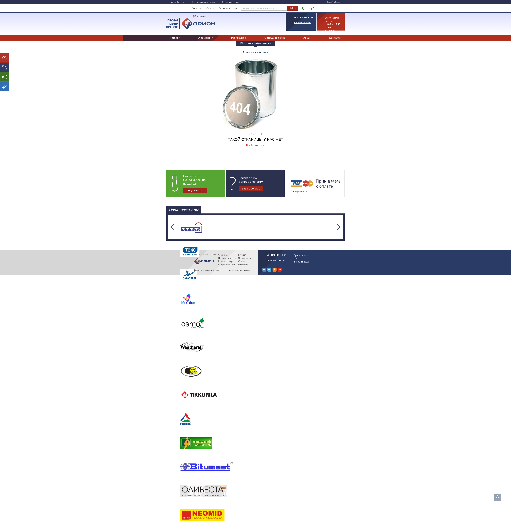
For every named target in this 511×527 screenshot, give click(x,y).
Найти (292, 8)
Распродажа (238, 37)
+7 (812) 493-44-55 (303, 17)
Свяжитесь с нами (228, 8)
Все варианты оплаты (301, 191)
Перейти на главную (255, 145)
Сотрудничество (274, 37)
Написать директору (230, 2)
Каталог (175, 37)
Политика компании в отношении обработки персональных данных (222, 270)
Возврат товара (226, 261)
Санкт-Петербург (178, 2)
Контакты (335, 37)
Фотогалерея (244, 258)
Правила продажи (227, 258)
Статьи (241, 261)
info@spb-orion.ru (302, 22)
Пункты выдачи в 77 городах (203, 2)
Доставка (196, 8)
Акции (307, 37)
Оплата (210, 8)
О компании (205, 37)
